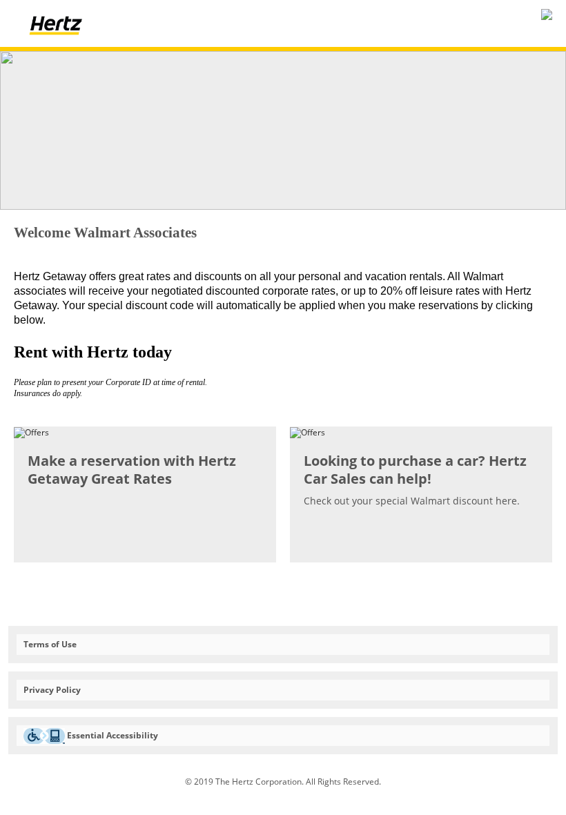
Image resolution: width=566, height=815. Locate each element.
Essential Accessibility (111, 735)
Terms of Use (50, 644)
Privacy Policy (52, 690)
